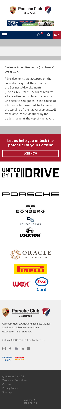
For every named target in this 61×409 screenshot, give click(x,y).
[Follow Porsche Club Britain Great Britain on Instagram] (4, 348)
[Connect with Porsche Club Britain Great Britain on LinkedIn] (22, 348)
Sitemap (7, 392)
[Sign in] (30, 35)
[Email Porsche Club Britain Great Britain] (28, 348)
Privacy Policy (10, 388)
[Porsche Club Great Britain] (30, 10)
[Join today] (57, 35)
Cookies (6, 384)
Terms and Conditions (14, 380)
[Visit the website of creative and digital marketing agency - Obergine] (30, 401)
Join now (30, 153)
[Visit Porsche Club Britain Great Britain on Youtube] (16, 348)
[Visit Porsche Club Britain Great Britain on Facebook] (10, 348)
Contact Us (38, 340)
